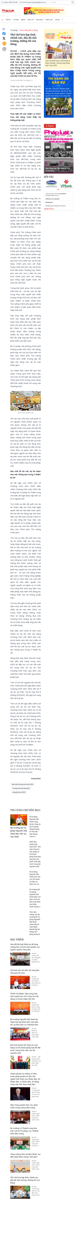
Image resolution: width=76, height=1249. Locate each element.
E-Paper (50, 126)
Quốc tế (31, 20)
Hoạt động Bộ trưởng (29, 30)
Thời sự (8, 20)
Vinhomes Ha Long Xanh (52, 199)
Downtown (63, 193)
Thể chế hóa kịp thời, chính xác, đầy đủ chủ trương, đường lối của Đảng (25, 1180)
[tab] (58, 189)
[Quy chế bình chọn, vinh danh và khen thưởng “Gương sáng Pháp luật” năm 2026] (59, 50)
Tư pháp (16, 20)
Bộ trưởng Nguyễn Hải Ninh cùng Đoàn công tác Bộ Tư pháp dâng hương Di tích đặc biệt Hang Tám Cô (35, 827)
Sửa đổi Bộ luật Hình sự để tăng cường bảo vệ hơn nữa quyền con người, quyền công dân (25, 947)
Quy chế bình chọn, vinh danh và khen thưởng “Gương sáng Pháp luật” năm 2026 (58, 63)
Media (23, 20)
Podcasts (39, 20)
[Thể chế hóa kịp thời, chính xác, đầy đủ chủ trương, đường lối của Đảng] (18, 10)
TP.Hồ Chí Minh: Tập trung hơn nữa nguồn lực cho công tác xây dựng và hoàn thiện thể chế (24, 996)
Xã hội (57, 20)
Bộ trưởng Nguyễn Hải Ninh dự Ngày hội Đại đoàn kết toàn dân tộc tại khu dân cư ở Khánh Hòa (24, 1022)
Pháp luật (49, 20)
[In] (4, 49)
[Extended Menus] (62, 19)
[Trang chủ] (2, 19)
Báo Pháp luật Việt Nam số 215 (58, 168)
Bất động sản (49, 202)
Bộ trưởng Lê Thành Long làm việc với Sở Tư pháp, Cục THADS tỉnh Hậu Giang (24, 1131)
